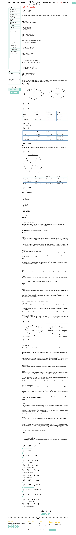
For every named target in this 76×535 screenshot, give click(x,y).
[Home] (35, 2)
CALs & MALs (59, 2)
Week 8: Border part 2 (13, 45)
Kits (18, 2)
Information (12, 25)
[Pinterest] (49, 514)
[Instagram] (13, 526)
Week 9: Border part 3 (13, 47)
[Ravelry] (18, 526)
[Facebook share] (44, 514)
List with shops (13, 92)
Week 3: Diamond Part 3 (14, 33)
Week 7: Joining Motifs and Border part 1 (14, 43)
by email (12, 524)
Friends (54, 2)
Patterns (9, 2)
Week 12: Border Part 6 (14, 53)
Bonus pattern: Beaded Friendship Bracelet (14, 56)
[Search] (20, 89)
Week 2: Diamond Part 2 (14, 31)
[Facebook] (9, 526)
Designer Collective (47, 2)
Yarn (14, 2)
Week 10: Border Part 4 (14, 49)
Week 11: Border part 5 (14, 51)
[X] (46, 514)
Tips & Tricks (12, 27)
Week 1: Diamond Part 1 (14, 29)
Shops (64, 2)
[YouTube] (11, 526)
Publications (23, 2)
